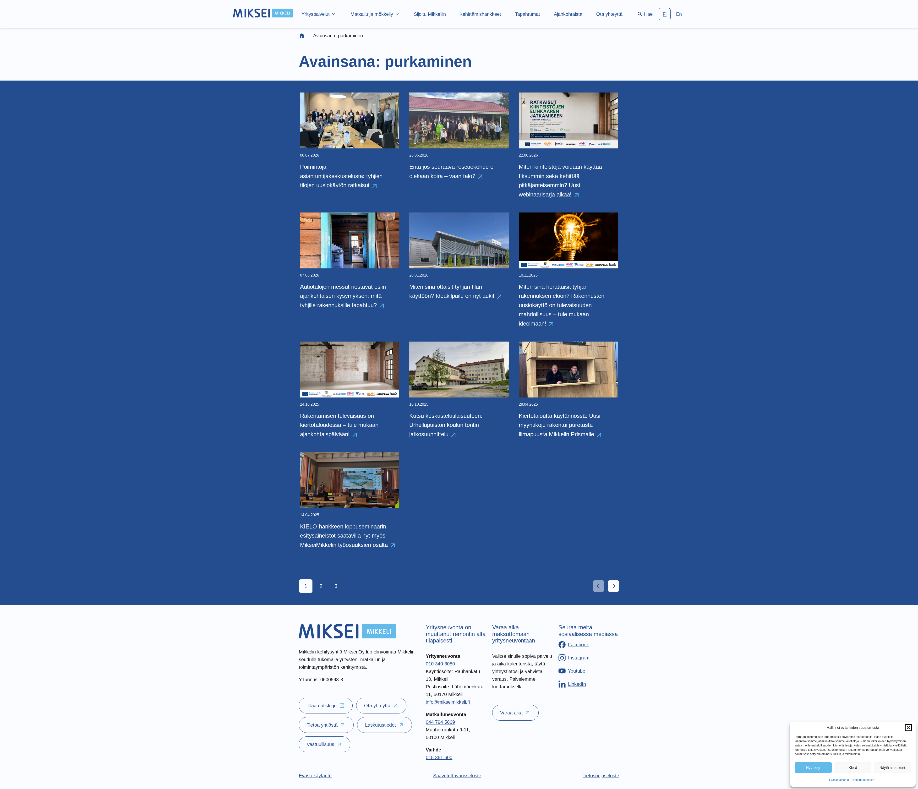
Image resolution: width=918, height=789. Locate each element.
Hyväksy (813, 768)
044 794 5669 (440, 722)
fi (665, 14)
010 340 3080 (440, 663)
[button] (908, 727)
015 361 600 (439, 757)
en (679, 14)
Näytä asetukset (892, 768)
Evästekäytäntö (839, 780)
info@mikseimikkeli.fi (448, 702)
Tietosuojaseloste (862, 780)
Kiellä (853, 768)
